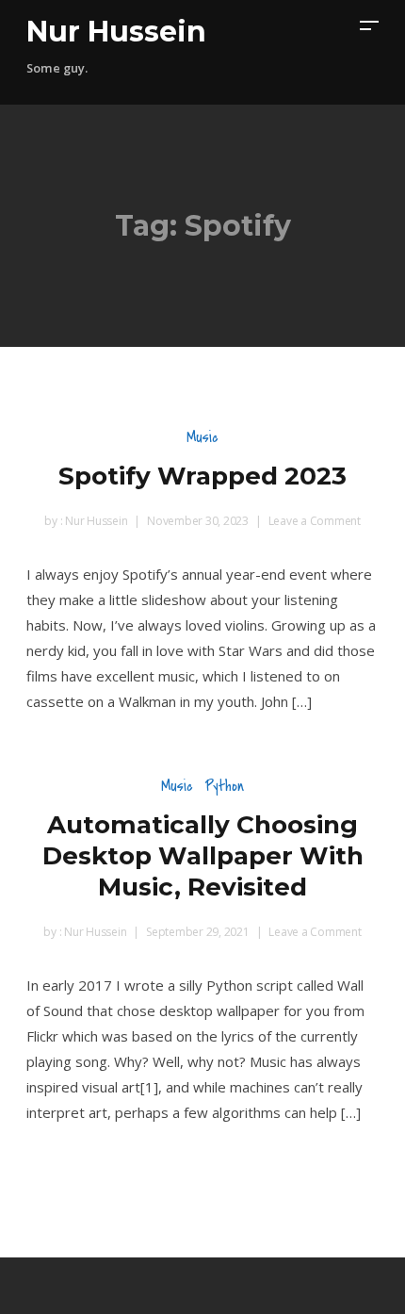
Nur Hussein (116, 31)
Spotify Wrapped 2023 (202, 476)
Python (224, 786)
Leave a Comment (314, 521)
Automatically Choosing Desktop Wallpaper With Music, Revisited (203, 856)
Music (202, 437)
